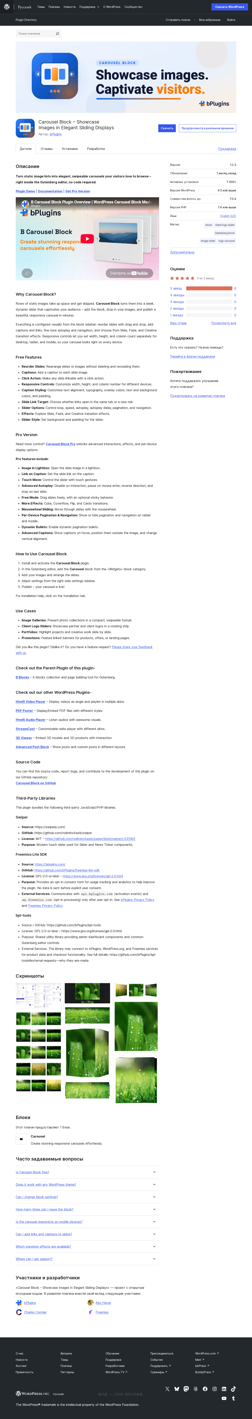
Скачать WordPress (229, 6)
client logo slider (225, 224)
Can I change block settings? (37, 1197)
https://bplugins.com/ (50, 864)
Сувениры (159, 1372)
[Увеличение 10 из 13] (105, 1087)
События (156, 1359)
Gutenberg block (225, 233)
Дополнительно (182, 252)
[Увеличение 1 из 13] (56, 988)
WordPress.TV (117, 1372)
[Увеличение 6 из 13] (56, 1084)
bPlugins (56, 134)
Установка (70, 149)
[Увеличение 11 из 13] (154, 988)
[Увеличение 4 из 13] (56, 1051)
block (209, 224)
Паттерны (67, 1372)
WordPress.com (207, 1353)
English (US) (228, 216)
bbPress (202, 1365)
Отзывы (47, 149)
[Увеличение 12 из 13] (154, 1006)
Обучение (112, 1353)
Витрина (66, 1353)
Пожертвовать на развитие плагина (197, 396)
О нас (19, 1353)
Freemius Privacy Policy (45, 906)
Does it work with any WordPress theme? (46, 1184)
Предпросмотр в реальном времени (208, 128)
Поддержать (160, 1365)
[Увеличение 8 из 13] (105, 1012)
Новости (22, 1359)
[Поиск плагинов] (57, 34)
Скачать (167, 128)
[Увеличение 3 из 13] (56, 1034)
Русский (58, 1394)
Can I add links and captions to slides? (44, 1234)
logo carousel (227, 240)
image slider (208, 240)
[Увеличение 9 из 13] (105, 1032)
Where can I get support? (34, 1259)
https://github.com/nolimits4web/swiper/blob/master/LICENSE (90, 839)
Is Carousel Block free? (32, 1172)
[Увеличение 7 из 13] (105, 988)
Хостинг (21, 1365)
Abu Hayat (103, 1303)
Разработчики (115, 1365)
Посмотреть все (223, 323)
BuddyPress (204, 1372)
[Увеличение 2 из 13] (56, 1017)
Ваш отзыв (178, 323)
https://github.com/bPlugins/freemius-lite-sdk (67, 870)
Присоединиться (161, 1353)
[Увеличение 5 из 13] (56, 1068)
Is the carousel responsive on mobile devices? (49, 1222)
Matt (200, 1359)
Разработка (96, 149)
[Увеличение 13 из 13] (154, 1061)
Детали (26, 149)
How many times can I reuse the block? (44, 1209)
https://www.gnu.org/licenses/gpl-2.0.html (93, 876)
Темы (64, 1359)
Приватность (24, 1372)
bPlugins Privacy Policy (137, 900)
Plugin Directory (26, 19)
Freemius (102, 1312)
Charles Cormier (35, 1312)
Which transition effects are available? (43, 1246)
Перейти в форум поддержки (192, 356)
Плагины (66, 1365)
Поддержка (227, 149)
